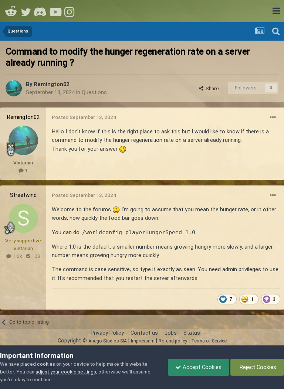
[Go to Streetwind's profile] (23, 218)
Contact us (144, 333)
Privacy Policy (107, 333)
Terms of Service (209, 341)
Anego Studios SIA (107, 341)
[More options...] (273, 117)
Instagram (70, 11)
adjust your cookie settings (66, 372)
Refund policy (173, 341)
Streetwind (23, 195)
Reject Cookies (257, 367)
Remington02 (51, 84)
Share (211, 88)
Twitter (25, 11)
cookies (46, 364)
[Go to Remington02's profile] (14, 88)
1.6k (16, 256)
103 (35, 256)
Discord (40, 11)
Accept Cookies (201, 367)
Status (191, 333)
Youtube (55, 11)
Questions (94, 92)
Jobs (171, 333)
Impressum (143, 341)
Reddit (11, 11)
